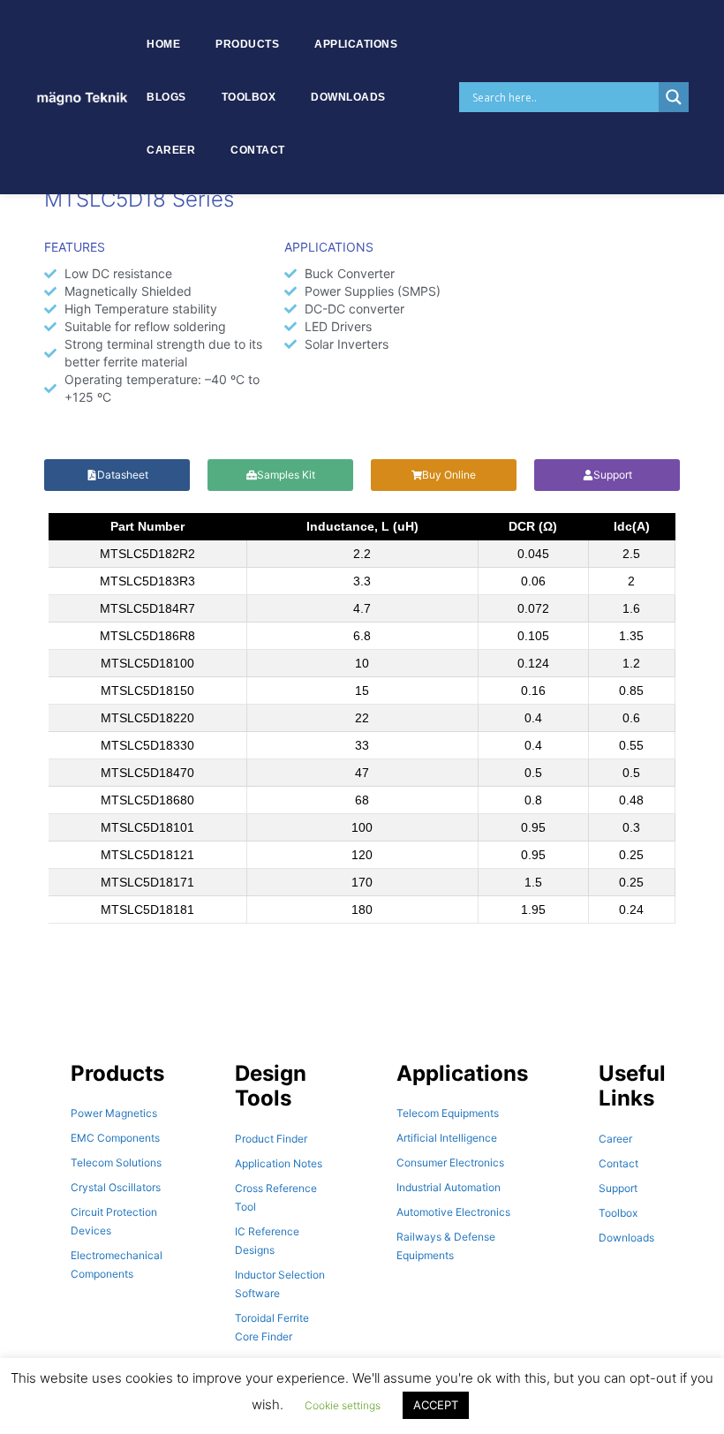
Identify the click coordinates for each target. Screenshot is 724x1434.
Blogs (166, 97)
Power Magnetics (114, 1113)
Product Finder (271, 1138)
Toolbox (249, 97)
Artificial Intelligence (446, 1137)
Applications (355, 44)
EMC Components (115, 1137)
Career (171, 150)
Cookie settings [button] (343, 1405)
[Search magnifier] (674, 97)
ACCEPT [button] (435, 1405)
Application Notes (278, 1163)
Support (618, 1188)
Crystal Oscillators (116, 1187)
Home (163, 44)
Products (247, 44)
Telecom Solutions (116, 1162)
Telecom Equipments (447, 1113)
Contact (257, 150)
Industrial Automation (448, 1187)
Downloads (348, 97)
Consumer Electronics (450, 1162)
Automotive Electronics (453, 1212)
